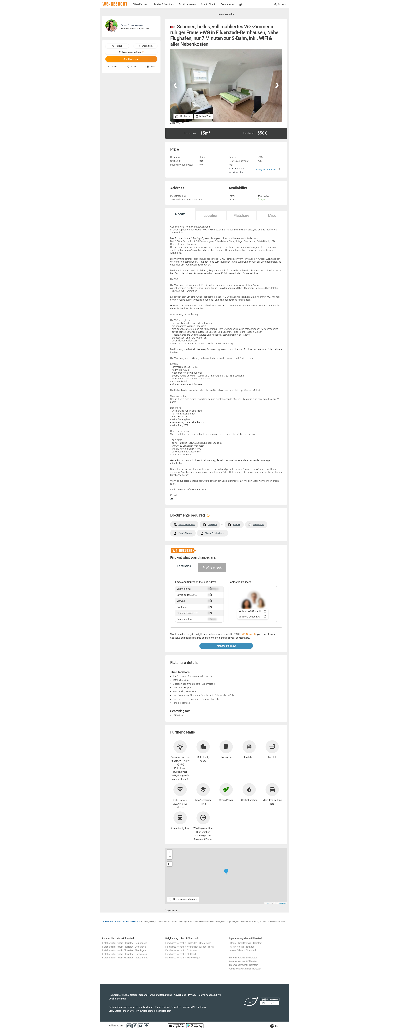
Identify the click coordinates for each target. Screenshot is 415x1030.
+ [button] (170, 852)
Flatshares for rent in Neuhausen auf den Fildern (189, 946)
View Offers (115, 1010)
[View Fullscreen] (169, 864)
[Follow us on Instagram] (129, 1025)
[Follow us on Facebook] (135, 1025)
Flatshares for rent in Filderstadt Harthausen (124, 954)
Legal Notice (130, 994)
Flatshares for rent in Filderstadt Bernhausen (124, 943)
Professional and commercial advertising (131, 1007)
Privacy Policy (196, 994)
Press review (162, 1007)
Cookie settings (117, 998)
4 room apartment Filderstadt (243, 965)
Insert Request (163, 1010)
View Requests (145, 1010)
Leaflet (267, 903)
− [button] (170, 857)
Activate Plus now (226, 646)
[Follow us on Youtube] (141, 1025)
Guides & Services (164, 4)
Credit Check (208, 4)
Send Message (131, 59)
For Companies (187, 4)
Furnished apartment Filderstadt (245, 968)
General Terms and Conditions (155, 994)
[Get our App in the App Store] (176, 1025)
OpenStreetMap (280, 903)
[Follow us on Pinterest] (146, 1025)
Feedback (201, 1007)
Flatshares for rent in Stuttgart (180, 954)
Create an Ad (228, 4)
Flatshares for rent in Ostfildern (181, 950)
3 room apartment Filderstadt (243, 961)
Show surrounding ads (185, 899)
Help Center (115, 994)
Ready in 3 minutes (265, 169)
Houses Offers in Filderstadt (243, 950)
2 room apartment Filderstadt (243, 957)
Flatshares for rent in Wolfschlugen (182, 957)
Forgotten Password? (182, 1007)
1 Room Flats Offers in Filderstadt (245, 943)
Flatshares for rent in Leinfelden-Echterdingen (188, 943)
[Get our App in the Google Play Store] (195, 1025)
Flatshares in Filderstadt (127, 921)
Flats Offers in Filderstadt (241, 946)
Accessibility (212, 994)
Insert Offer (129, 1010)
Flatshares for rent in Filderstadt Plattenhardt (125, 957)
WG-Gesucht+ (249, 634)
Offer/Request (140, 4)
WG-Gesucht (108, 921)
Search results (226, 14)
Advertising (180, 994)
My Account (280, 4)
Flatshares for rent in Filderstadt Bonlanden (124, 946)
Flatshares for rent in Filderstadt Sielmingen (124, 950)
